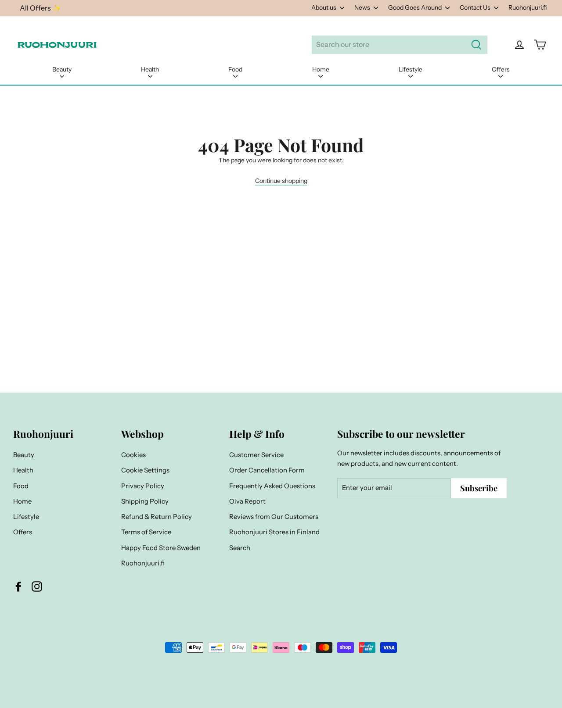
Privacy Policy (142, 486)
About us (324, 7)
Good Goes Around (415, 7)
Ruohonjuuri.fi (527, 7)
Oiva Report (247, 501)
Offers (501, 69)
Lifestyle (410, 69)
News (362, 7)
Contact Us (476, 7)
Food (235, 69)
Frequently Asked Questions (272, 486)
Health (150, 69)
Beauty (62, 69)
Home (320, 69)
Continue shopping (281, 181)
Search (239, 548)
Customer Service (256, 455)
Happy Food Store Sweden (161, 548)
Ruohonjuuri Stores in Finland (274, 532)
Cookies (133, 455)
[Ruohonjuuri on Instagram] (37, 586)
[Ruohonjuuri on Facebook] (18, 586)
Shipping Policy (145, 501)
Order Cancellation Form (267, 470)
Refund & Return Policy (156, 517)
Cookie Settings (145, 470)
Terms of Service (146, 532)
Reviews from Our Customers (273, 517)
